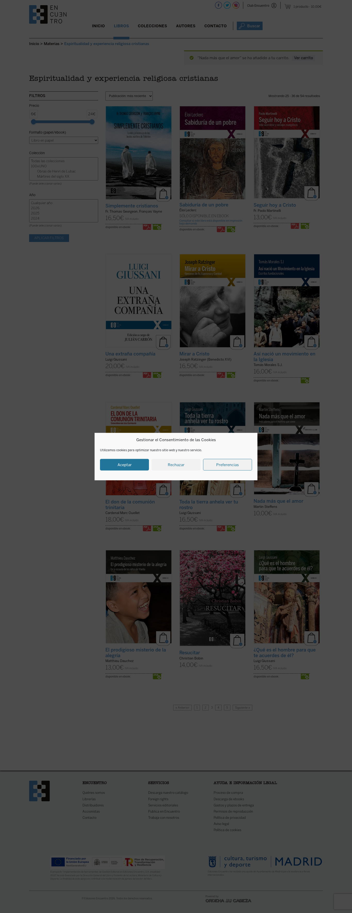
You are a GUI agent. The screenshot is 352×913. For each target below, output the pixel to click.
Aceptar (125, 464)
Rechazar (176, 464)
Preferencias (227, 464)
